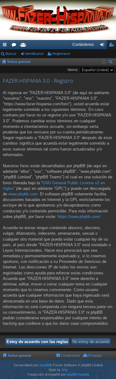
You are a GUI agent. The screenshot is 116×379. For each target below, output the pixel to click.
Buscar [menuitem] (111, 62)
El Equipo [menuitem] (95, 355)
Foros (15, 45)
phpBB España (78, 374)
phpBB (44, 365)
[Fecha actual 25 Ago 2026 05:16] (104, 62)
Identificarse (34, 53)
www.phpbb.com (22, 194)
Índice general (18, 61)
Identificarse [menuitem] (103, 45)
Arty (65, 370)
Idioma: (72, 70)
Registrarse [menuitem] (112, 45)
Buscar (11, 53)
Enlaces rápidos (5, 45)
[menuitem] (83, 44)
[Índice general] (58, 20)
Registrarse (61, 53)
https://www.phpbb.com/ (79, 216)
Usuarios (24, 45)
